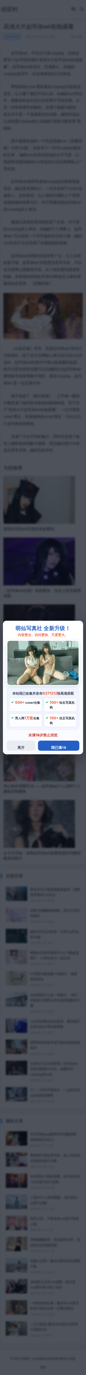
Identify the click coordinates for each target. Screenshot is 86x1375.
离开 (21, 747)
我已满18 (58, 747)
